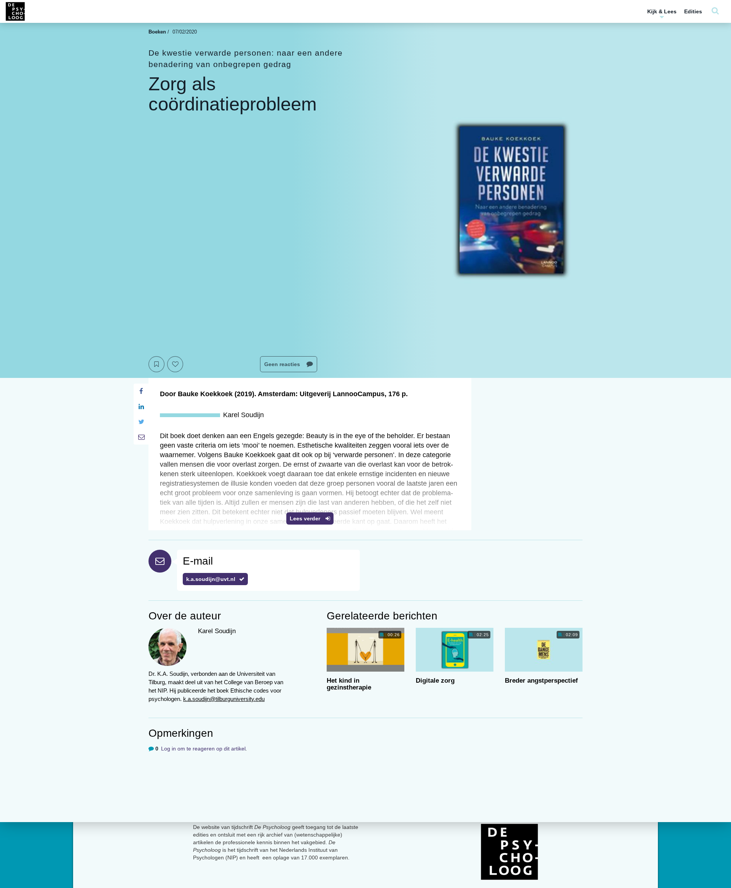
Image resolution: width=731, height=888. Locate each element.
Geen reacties (283, 364)
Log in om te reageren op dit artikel (203, 749)
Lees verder (306, 518)
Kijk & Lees (662, 11)
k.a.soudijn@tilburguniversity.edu (224, 699)
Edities (693, 11)
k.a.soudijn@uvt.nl (210, 579)
